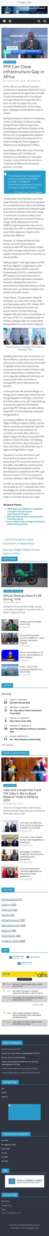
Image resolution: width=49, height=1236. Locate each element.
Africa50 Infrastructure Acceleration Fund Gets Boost (25, 517)
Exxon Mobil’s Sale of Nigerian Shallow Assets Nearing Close (26, 522)
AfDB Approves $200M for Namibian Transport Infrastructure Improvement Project (25, 511)
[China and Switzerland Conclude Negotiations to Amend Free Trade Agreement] (9, 867)
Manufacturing (10, 925)
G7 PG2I (4, 1161)
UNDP (4, 1092)
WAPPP (21, 272)
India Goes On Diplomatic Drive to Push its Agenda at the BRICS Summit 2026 (31, 825)
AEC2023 (33, 81)
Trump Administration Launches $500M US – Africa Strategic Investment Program (32, 639)
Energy (5, 904)
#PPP (27, 96)
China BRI (5, 1148)
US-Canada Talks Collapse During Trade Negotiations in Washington (32, 839)
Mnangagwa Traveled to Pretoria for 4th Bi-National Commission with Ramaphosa (31, 855)
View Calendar (7, 745)
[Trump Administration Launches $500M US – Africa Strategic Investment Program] (9, 634)
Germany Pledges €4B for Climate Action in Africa (21, 551)
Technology (17, 591)
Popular (7, 591)
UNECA (13, 135)
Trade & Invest (10, 785)
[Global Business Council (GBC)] (4, 21)
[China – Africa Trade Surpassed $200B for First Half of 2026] (9, 665)
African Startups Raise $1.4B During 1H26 (22, 597)
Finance (6, 909)
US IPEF (4, 1157)
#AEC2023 (39, 89)
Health (5, 915)
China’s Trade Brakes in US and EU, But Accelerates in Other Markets (31, 655)
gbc (24, 81)
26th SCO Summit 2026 (20, 702)
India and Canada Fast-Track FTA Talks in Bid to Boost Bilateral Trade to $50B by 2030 (22, 795)
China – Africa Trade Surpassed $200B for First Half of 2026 (31, 669)
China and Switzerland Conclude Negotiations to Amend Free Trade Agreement (31, 872)
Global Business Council (29, 1225)
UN (2, 1088)
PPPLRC (25, 475)
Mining (5, 930)
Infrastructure (10, 62)
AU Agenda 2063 (8, 1144)
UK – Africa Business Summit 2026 (25, 739)
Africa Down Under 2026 (20, 721)
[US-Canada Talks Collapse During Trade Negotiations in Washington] (9, 836)
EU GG (4, 1153)
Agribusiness (9, 899)
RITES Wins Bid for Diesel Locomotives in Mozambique (18, 541)
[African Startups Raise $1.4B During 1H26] (24, 564)
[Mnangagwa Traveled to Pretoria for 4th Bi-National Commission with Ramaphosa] (9, 850)
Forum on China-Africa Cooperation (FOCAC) (20, 1053)
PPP (39, 81)
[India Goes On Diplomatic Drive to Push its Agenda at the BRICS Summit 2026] (9, 821)
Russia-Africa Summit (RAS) (13, 1057)
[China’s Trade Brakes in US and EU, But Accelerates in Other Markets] (9, 651)
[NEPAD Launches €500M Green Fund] (9, 620)
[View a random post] (45, 21)
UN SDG (4, 1140)
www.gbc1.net (32, 1228)
